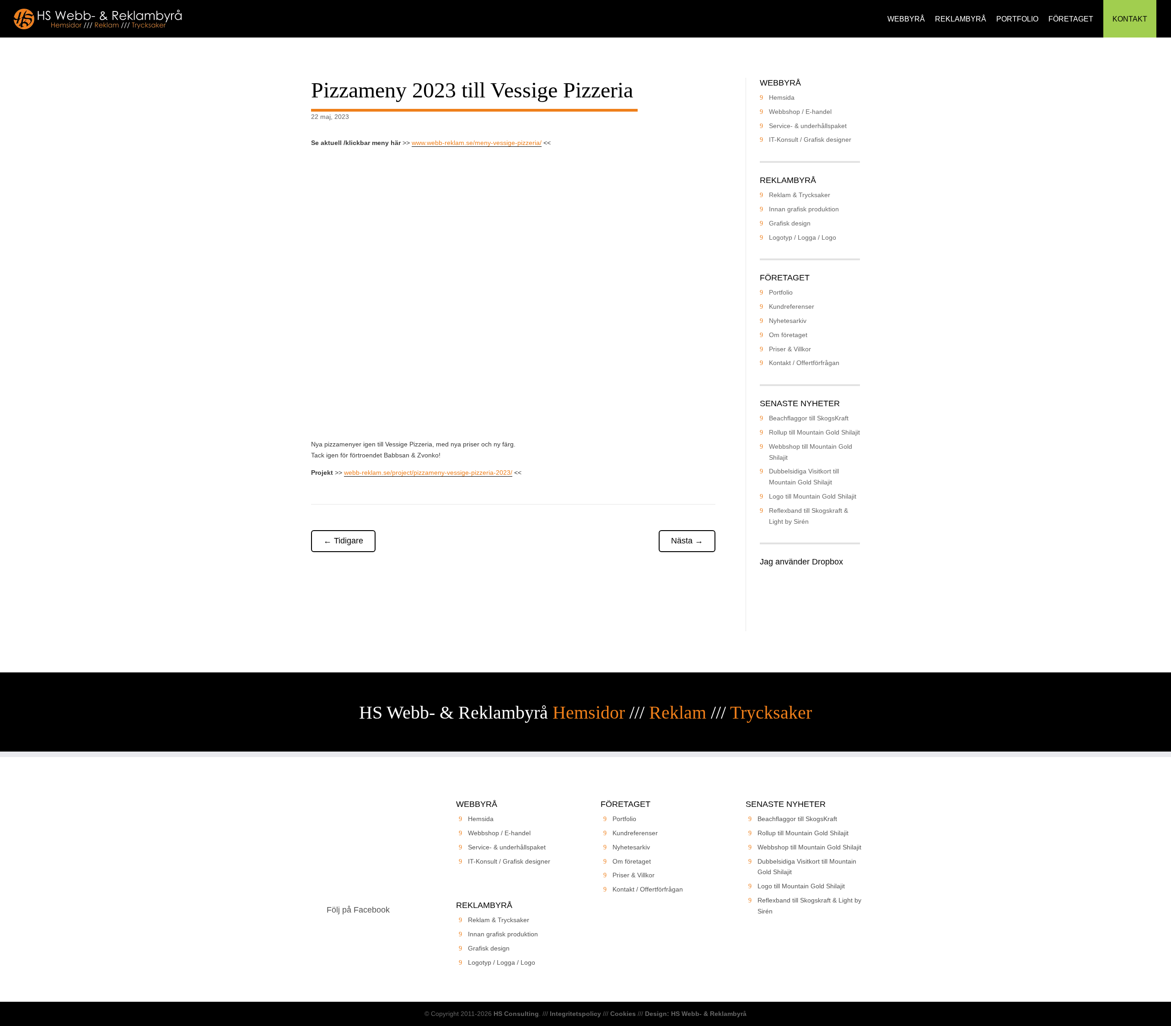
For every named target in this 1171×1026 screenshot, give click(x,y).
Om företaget (788, 334)
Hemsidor (589, 712)
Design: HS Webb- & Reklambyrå (696, 1013)
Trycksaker (771, 712)
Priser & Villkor (790, 349)
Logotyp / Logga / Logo (802, 237)
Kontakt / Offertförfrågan (804, 362)
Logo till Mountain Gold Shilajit (812, 496)
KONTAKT (1129, 19)
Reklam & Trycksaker (799, 195)
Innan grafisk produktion (804, 209)
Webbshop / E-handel (800, 111)
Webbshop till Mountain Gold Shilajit (809, 847)
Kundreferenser (791, 306)
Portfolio (781, 292)
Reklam (677, 712)
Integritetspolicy (575, 1013)
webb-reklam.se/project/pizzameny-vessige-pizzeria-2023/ (428, 472)
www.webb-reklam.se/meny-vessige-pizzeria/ (477, 142)
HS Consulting (516, 1013)
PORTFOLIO (1017, 19)
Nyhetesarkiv (787, 320)
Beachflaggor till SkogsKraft (809, 418)
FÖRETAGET (1070, 19)
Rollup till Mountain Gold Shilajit (814, 432)
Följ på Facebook (358, 909)
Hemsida (782, 97)
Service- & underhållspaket (808, 125)
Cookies (623, 1013)
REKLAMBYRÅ (960, 19)
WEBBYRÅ (906, 19)
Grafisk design (790, 223)
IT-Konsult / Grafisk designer (810, 139)
